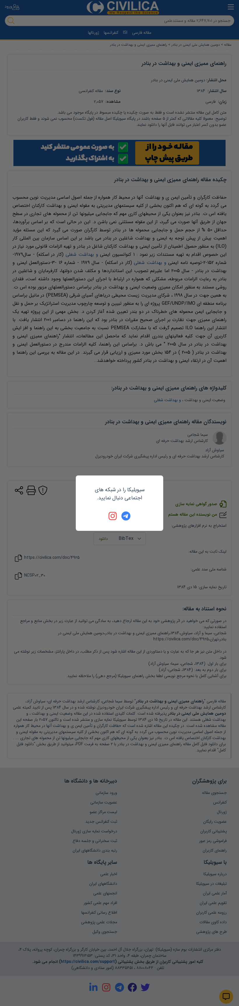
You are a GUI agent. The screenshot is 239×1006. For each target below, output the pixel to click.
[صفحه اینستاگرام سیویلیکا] (113, 516)
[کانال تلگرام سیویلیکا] (126, 516)
